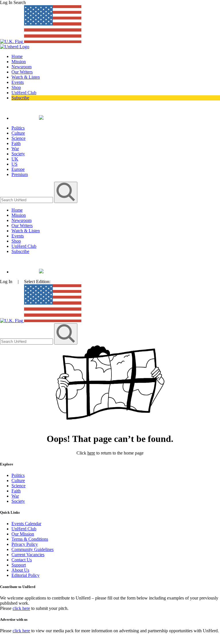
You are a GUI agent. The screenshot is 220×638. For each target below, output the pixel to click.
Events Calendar (26, 523)
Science (18, 138)
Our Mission (22, 533)
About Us (20, 570)
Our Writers (22, 71)
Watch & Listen (25, 77)
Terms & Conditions (29, 539)
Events (17, 82)
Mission (18, 61)
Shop (16, 87)
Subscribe (20, 97)
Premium (19, 174)
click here (21, 608)
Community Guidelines (32, 549)
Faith (16, 143)
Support (18, 564)
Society (18, 153)
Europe (18, 169)
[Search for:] (27, 199)
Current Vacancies (27, 554)
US (14, 164)
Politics (18, 127)
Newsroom (21, 66)
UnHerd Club (23, 92)
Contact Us (21, 559)
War (15, 148)
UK (14, 158)
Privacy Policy (24, 544)
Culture (18, 133)
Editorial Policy (25, 575)
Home (17, 56)
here (91, 453)
